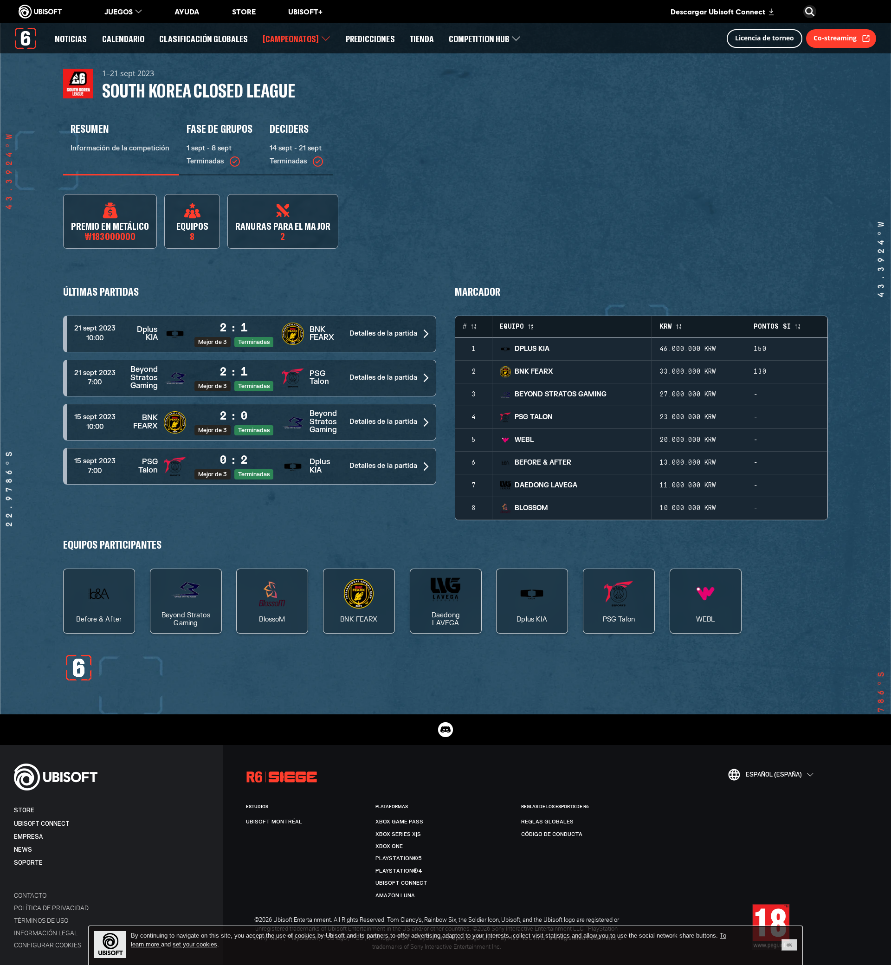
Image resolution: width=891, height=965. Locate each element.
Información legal (45, 932)
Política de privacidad (51, 907)
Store (24, 810)
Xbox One (389, 846)
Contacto (30, 895)
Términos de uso (41, 920)
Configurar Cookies (47, 944)
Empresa (28, 836)
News (23, 849)
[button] (249, 334)
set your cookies (195, 944)
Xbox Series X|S (398, 834)
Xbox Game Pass (399, 821)
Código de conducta (551, 834)
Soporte (28, 862)
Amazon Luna (395, 895)
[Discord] (445, 729)
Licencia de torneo (764, 37)
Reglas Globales (547, 821)
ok (789, 944)
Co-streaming (835, 37)
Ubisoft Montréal (274, 821)
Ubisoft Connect (42, 823)
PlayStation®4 (398, 871)
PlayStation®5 (398, 858)
